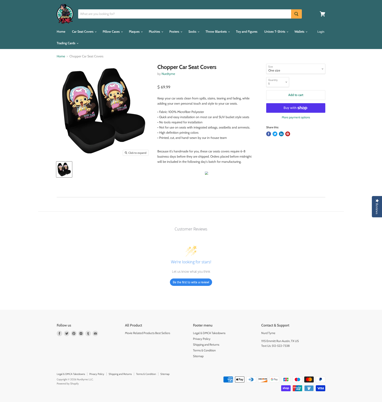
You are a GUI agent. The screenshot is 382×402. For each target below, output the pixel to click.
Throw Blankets (217, 31)
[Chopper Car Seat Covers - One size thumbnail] (64, 169)
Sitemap (198, 356)
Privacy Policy (201, 339)
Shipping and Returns (206, 344)
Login (320, 31)
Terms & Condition (204, 350)
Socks (192, 31)
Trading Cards (66, 43)
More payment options (296, 117)
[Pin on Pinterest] (287, 133)
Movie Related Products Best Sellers (147, 333)
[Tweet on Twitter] (275, 133)
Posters (174, 31)
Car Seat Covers (83, 31)
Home (61, 31)
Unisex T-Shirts (275, 31)
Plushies (155, 31)
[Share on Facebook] (268, 133)
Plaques (134, 31)
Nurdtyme (168, 74)
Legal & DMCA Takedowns (209, 333)
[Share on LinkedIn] (281, 133)
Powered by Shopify (68, 383)
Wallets (299, 31)
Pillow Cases (112, 31)
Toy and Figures (246, 31)
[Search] (296, 14)
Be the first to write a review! (191, 282)
